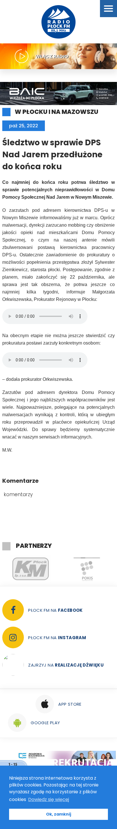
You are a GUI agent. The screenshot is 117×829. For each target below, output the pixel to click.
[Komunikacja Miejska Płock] (30, 569)
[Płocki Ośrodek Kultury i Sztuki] (86, 569)
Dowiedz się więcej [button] (48, 799)
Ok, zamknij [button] (58, 814)
